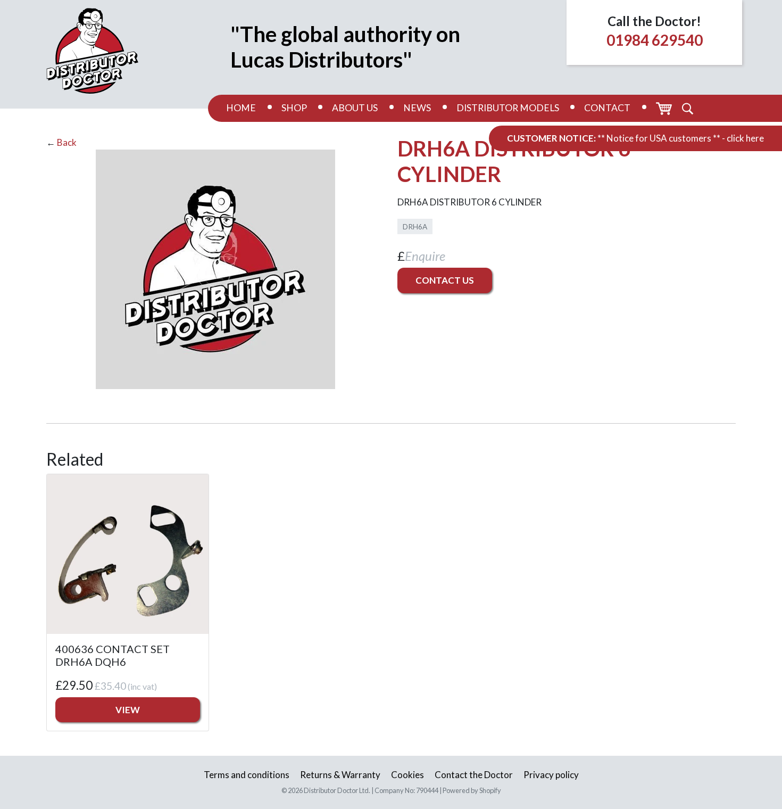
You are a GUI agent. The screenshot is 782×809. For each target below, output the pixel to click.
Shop (294, 107)
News (417, 107)
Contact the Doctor (474, 774)
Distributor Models (507, 107)
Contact (607, 107)
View (127, 709)
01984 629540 (654, 40)
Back (67, 142)
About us (355, 107)
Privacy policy (551, 774)
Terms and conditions (246, 774)
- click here (743, 138)
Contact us (444, 280)
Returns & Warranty (340, 774)
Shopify (490, 790)
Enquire (425, 255)
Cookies (407, 774)
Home (241, 107)
